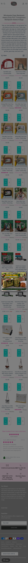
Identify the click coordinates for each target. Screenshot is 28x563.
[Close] (26, 272)
